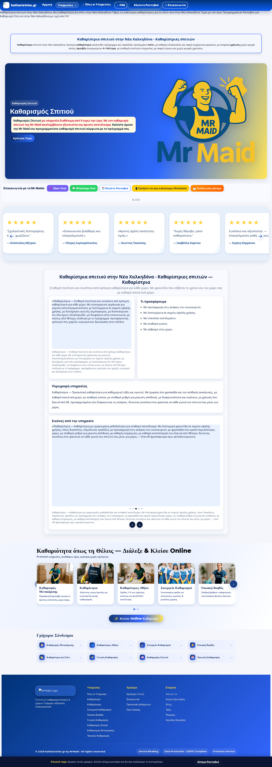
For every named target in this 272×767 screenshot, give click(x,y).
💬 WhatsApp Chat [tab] (83, 188)
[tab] (134, 606)
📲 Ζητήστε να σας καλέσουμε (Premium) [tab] (160, 188)
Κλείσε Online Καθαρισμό (136, 615)
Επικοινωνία (176, 5)
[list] (136, 581)
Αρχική (47, 4)
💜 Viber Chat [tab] (57, 188)
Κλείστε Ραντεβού (146, 5)
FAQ (122, 5)
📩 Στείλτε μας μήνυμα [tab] (207, 188)
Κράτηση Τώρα (22, 138)
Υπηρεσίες (65, 5)
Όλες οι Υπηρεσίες (98, 4)
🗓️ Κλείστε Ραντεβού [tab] (115, 188)
